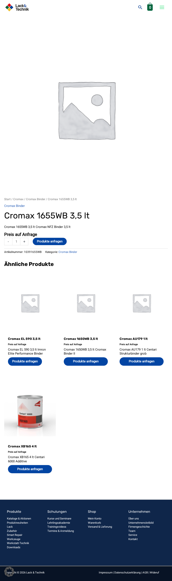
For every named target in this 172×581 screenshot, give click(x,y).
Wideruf (154, 572)
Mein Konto (94, 519)
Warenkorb (94, 523)
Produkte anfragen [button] (86, 361)
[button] (140, 7)
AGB (145, 572)
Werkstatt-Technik (18, 543)
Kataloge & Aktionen (19, 519)
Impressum (105, 572)
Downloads (13, 547)
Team (131, 531)
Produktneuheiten (17, 523)
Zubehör (12, 531)
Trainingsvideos (56, 527)
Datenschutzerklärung (127, 572)
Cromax (18, 199)
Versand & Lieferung (100, 527)
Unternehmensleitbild (141, 523)
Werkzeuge (13, 539)
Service (132, 535)
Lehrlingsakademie (58, 523)
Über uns (133, 519)
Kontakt (133, 539)
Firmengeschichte (139, 527)
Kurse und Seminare (59, 519)
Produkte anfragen (50, 241)
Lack (10, 527)
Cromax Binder (35, 199)
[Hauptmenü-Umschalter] (162, 7)
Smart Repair (14, 535)
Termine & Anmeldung (60, 531)
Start (7, 199)
